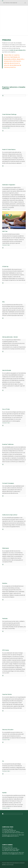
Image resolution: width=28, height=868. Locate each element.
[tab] (14, 114)
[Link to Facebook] (21, 866)
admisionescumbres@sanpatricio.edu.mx (12, 854)
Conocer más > (6, 128)
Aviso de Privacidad (9, 864)
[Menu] (25, 2)
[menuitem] (25, 2)
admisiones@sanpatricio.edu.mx (10, 836)
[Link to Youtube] (25, 866)
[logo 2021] (11, 3)
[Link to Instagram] (23, 866)
